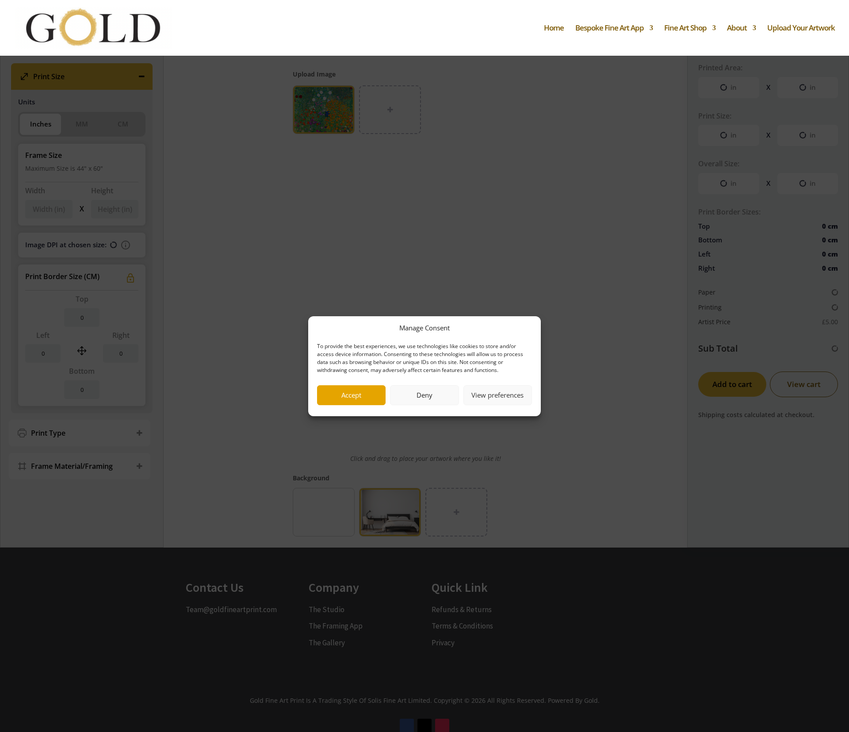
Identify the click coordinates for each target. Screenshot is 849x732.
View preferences (497, 395)
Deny (424, 395)
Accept (351, 395)
